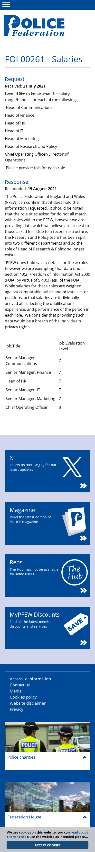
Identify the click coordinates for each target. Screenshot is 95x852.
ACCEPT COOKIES (47, 845)
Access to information (30, 679)
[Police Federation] (41, 26)
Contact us (20, 685)
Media (15, 691)
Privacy (16, 709)
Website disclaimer (28, 703)
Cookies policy (23, 697)
